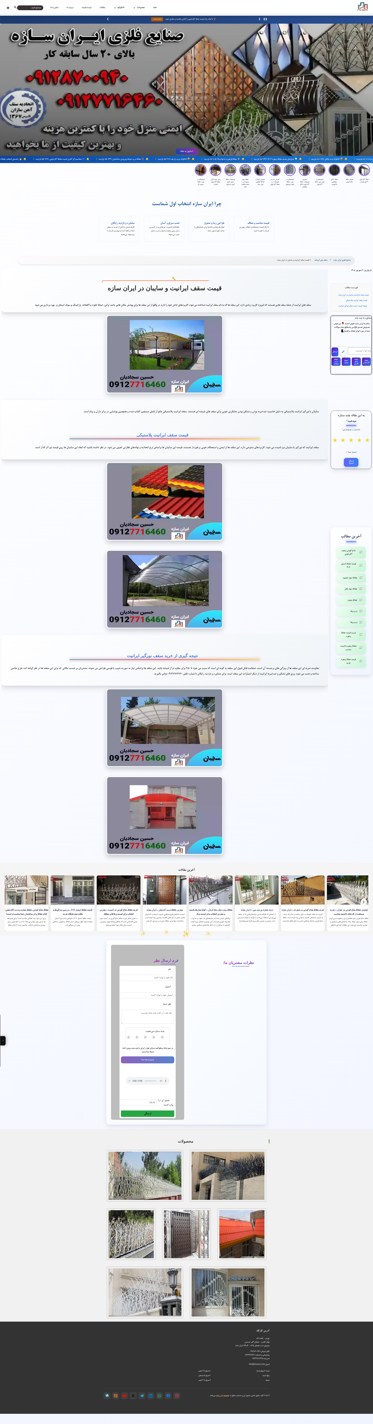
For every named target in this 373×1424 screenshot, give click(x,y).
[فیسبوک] (168, 1395)
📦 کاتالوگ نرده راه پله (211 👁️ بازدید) (252, 159)
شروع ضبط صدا (147, 1060)
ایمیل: (168, 986)
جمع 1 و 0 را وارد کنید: (165, 1103)
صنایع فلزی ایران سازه (342, 260)
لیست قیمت (86, 8)
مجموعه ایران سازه (222, 1396)
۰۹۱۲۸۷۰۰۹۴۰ (255, 1351)
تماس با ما (54, 8)
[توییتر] (133, 1395)
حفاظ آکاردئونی (366, 362)
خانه (155, 8)
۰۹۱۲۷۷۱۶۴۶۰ (250, 1355)
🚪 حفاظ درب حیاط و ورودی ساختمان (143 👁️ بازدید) (199, 159)
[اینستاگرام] (176, 1395)
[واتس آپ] (159, 1395)
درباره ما (70, 8)
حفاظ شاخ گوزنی (356, 362)
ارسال (334, 352)
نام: (169, 969)
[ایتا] (115, 1395)
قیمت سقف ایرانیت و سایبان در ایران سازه (353, 295)
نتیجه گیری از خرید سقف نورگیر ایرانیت (352, 306)
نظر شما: (167, 1004)
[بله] (106, 1395)
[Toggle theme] (8, 8)
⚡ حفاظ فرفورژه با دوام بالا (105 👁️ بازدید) (300, 159)
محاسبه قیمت (157, 19)
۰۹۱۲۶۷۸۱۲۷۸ (257, 1359)
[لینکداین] (150, 1395)
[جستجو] (17, 8)
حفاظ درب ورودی (336, 362)
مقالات (102, 8)
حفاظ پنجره (346, 362)
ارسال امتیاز (351, 462)
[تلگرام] (141, 1395)
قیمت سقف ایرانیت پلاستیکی (356, 301)
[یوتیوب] (124, 1395)
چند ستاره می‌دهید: (154, 1031)
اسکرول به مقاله (186, 151)
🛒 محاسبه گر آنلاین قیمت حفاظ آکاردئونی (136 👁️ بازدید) (138, 159)
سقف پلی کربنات (320, 260)
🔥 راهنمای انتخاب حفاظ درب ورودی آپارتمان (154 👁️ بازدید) (74, 159)
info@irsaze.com (257, 1364)
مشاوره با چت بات (362, 318)
